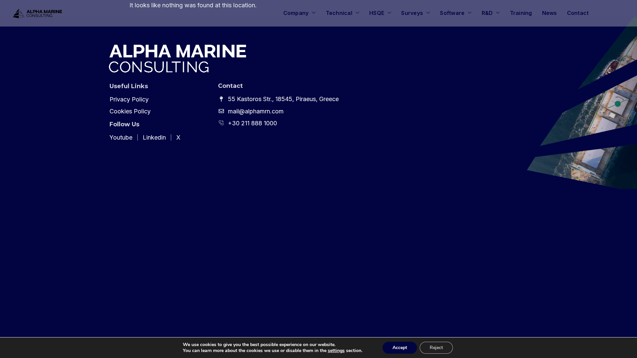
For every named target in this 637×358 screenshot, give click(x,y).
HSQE (376, 13)
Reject (436, 347)
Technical (339, 13)
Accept (399, 347)
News (549, 13)
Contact (578, 13)
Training (521, 13)
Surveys (412, 13)
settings (336, 351)
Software (452, 13)
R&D (487, 13)
